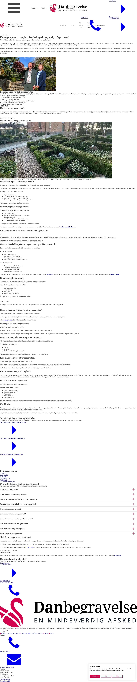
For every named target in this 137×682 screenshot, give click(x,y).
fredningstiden (7, 320)
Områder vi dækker (37, 633)
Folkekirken (117, 555)
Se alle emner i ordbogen (7, 481)
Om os (52, 633)
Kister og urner (26, 633)
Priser (3, 633)
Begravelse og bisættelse (13, 633)
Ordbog (47, 633)
